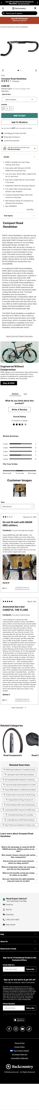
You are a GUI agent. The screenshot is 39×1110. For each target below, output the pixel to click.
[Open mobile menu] (3, 8)
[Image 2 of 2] (21, 70)
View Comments (17, 707)
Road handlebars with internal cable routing (20, 805)
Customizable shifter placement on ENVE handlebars (21, 810)
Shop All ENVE (9, 383)
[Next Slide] (37, 2)
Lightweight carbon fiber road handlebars (20, 775)
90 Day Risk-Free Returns (12, 137)
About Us (4, 941)
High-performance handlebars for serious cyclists (21, 825)
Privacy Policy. (27, 999)
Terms (19, 999)
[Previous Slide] (1, 2)
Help (2, 934)
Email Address (9, 965)
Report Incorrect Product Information (19, 336)
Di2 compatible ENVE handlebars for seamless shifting (21, 780)
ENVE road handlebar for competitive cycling (20, 770)
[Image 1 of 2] (18, 70)
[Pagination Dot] (16, 22)
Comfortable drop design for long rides (20, 815)
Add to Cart (19, 115)
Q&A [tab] (25, 394)
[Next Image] (36, 70)
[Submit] (3, 13)
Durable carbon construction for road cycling (20, 795)
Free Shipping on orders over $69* (15, 133)
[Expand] (35, 148)
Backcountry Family (8, 948)
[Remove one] (3, 108)
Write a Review (19, 409)
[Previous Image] (2, 70)
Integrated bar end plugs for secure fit (20, 800)
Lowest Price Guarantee (11, 141)
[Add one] (11, 108)
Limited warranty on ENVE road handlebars (21, 820)
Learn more (5, 91)
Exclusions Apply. (8, 988)
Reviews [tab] (15, 394)
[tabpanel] (19, 557)
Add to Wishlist (19, 122)
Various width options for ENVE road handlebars (20, 790)
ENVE (3, 75)
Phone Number (9, 1004)
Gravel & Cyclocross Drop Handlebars (14, 27)
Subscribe (30, 969)
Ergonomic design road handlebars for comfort (21, 785)
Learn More (30, 209)
